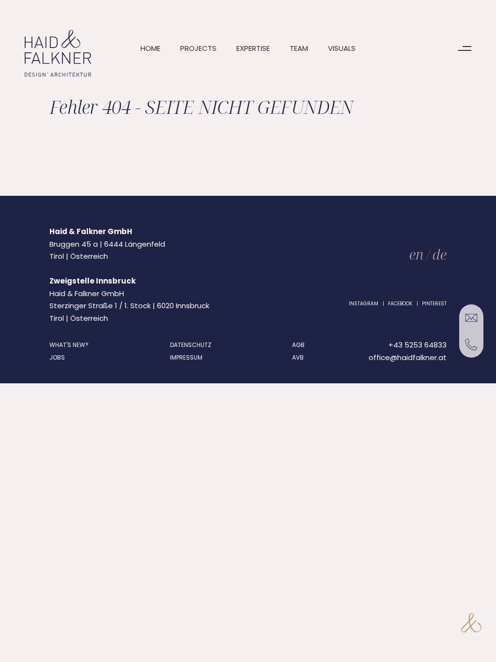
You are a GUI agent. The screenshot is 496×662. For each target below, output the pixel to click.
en (416, 254)
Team (299, 48)
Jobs (57, 357)
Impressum (186, 357)
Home (150, 48)
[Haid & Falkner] (58, 53)
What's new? (69, 345)
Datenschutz (190, 345)
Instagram (363, 303)
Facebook (400, 303)
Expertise (253, 48)
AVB (298, 357)
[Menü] (464, 48)
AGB (298, 345)
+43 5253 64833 (417, 345)
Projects (198, 48)
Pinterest (434, 303)
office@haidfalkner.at (408, 357)
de (440, 254)
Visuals (342, 48)
